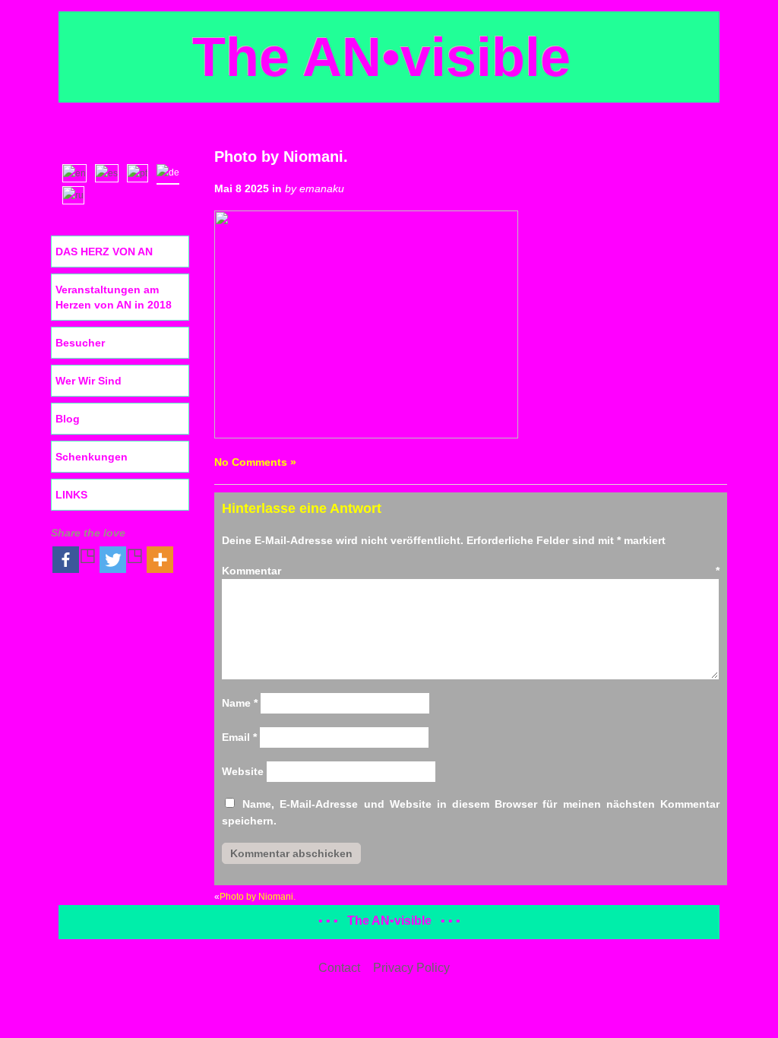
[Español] (110, 171)
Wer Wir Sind (88, 381)
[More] (160, 559)
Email (239, 737)
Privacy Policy (411, 967)
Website (243, 771)
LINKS (71, 495)
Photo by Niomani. (281, 156)
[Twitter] (122, 559)
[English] (78, 171)
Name (240, 703)
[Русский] (77, 193)
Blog (67, 419)
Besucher (80, 343)
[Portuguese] (141, 171)
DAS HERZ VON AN (104, 251)
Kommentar (470, 571)
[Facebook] (74, 559)
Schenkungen (91, 457)
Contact (339, 967)
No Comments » (255, 462)
